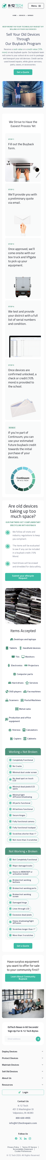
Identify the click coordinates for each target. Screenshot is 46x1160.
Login (25, 1092)
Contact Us (23, 1101)
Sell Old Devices (10, 1071)
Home (14, 15)
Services (22, 15)
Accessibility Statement (23, 1149)
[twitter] (20, 1138)
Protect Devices (10, 1058)
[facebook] (16, 1138)
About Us (6, 1078)
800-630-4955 (23, 1118)
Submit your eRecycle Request (23, 577)
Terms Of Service (29, 1147)
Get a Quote (23, 72)
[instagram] (29, 1138)
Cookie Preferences (23, 1151)
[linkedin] (25, 1138)
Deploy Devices (9, 1051)
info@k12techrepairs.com (23, 1123)
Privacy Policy (13, 1147)
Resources (7, 1084)
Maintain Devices (10, 1064)
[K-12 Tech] (12, 5)
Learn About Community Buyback (23, 978)
